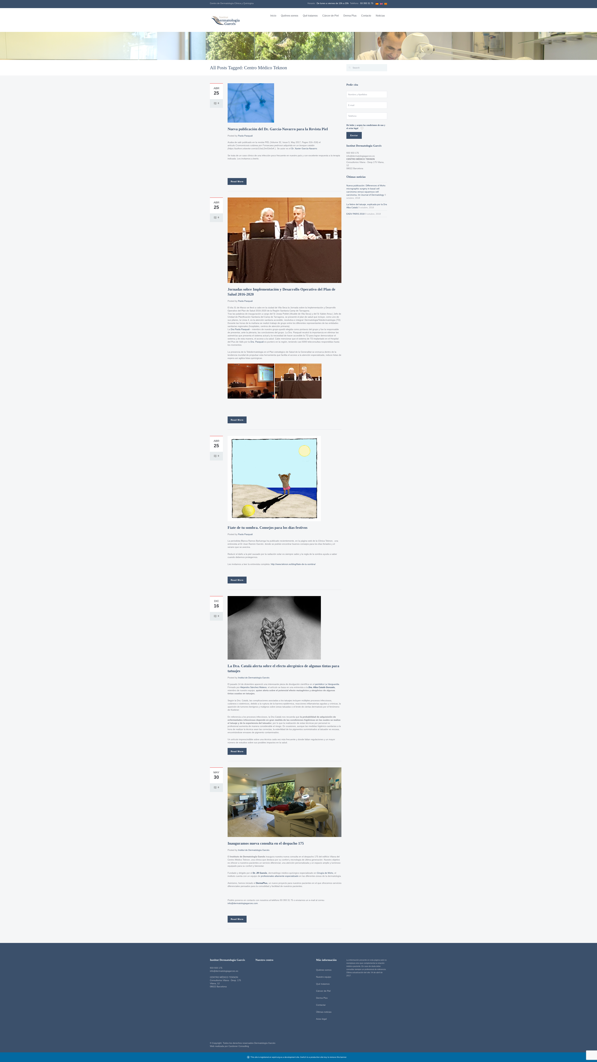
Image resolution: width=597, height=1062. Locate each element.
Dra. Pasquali (257, 342)
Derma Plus (349, 15)
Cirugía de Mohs (325, 873)
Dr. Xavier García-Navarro (304, 148)
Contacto (366, 15)
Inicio (273, 15)
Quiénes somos (289, 15)
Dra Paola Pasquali (240, 329)
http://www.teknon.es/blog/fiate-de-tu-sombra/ (293, 564)
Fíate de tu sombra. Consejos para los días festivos (267, 528)
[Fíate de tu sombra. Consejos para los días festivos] (274, 478)
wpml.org (276, 1057)
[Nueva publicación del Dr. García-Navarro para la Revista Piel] (251, 102)
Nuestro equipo (323, 977)
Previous (229, 802)
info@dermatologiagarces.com (243, 903)
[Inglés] (381, 3)
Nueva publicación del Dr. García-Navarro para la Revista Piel (278, 129)
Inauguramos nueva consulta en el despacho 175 (266, 843)
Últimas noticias (323, 1012)
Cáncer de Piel (330, 15)
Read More (237, 181)
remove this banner (338, 1057)
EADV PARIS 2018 (355, 214)
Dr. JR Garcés (260, 873)
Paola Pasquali (245, 135)
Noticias (380, 15)
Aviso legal (321, 1019)
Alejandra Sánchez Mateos (253, 687)
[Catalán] (385, 3)
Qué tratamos (310, 15)
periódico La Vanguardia (327, 684)
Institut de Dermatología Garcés (253, 677)
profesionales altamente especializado (279, 876)
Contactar (321, 1005)
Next (340, 802)
